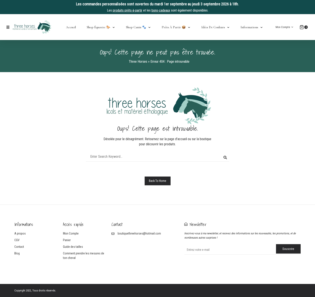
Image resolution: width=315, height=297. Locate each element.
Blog (17, 253)
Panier (67, 240)
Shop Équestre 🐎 (98, 27)
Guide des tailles (73, 246)
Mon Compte (283, 27)
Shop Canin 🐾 (136, 27)
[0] (302, 27)
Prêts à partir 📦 (174, 27)
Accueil (71, 27)
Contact (19, 246)
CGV (17, 240)
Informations (249, 27)
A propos (20, 233)
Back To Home (157, 181)
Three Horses (138, 61)
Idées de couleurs (213, 27)
